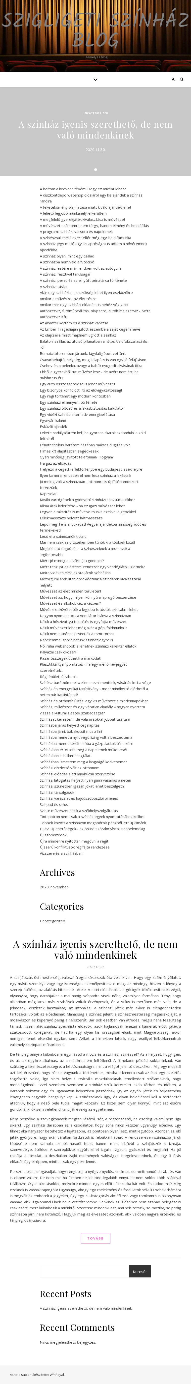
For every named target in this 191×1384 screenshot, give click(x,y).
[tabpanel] (95, 131)
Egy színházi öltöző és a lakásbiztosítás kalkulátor (82, 408)
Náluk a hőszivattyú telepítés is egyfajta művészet (83, 621)
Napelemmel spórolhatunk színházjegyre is (76, 639)
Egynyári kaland (53, 420)
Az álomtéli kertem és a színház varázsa (74, 322)
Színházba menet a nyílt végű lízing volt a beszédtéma (86, 737)
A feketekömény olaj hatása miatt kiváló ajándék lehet (85, 207)
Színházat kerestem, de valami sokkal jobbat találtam (85, 719)
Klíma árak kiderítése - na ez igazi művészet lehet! (83, 505)
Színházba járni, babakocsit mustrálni (71, 731)
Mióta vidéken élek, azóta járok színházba (75, 572)
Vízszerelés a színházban (61, 853)
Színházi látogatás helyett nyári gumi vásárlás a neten (85, 780)
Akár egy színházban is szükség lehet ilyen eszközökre (86, 292)
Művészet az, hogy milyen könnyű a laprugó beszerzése (88, 597)
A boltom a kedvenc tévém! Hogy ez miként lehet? (83, 188)
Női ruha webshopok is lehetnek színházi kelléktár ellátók (88, 646)
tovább (95, 1238)
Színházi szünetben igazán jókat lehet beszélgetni (82, 786)
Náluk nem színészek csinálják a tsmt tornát (77, 633)
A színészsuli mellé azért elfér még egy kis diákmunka (85, 237)
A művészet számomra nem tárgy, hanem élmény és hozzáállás (94, 225)
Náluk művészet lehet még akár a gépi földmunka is (84, 627)
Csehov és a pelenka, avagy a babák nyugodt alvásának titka (91, 365)
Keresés (140, 1271)
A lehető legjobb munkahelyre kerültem (73, 213)
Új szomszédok (53, 834)
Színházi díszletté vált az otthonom (69, 767)
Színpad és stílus (54, 804)
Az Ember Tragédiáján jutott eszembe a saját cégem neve (90, 329)
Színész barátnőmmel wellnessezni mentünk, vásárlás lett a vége (95, 682)
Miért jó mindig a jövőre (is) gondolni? (72, 560)
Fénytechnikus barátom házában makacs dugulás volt (85, 444)
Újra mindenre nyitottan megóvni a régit (74, 841)
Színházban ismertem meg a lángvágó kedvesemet (83, 761)
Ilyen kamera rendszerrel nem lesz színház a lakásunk (85, 475)
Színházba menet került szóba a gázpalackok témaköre (86, 743)
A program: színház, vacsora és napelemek (76, 231)
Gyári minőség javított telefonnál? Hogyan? (77, 456)
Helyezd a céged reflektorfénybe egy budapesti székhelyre (91, 469)
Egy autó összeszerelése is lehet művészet (77, 383)
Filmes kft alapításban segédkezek (69, 451)
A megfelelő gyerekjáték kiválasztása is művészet (82, 219)
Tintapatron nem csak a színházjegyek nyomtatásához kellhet (92, 816)
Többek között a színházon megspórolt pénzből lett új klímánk (93, 822)
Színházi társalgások (57, 792)
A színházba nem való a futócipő (67, 261)
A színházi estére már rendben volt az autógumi (81, 268)
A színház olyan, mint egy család (67, 256)
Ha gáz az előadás (55, 463)
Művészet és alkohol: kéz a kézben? (70, 603)
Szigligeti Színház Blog (95, 32)
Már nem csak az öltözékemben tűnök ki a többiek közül (87, 542)
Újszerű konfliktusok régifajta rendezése (75, 847)
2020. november (54, 886)
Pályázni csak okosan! (58, 652)
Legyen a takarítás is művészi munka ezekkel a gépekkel (88, 511)
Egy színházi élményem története (68, 402)
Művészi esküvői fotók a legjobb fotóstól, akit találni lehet (89, 609)
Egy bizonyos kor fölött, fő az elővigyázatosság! (81, 390)
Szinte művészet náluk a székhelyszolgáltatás (79, 810)
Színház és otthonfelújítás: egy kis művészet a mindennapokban (94, 700)
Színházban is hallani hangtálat (65, 755)
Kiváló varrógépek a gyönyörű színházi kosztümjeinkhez (87, 499)
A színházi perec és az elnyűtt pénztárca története (83, 280)
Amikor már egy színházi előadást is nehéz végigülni (84, 304)
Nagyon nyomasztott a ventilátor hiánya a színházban (85, 615)
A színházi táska (53, 286)
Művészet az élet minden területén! (70, 591)
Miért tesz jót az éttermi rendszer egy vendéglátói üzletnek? (92, 566)
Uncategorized (95, 113)
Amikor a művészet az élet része (68, 298)
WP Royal (57, 1374)
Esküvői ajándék (53, 426)
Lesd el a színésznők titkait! (63, 536)
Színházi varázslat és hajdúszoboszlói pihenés (79, 798)
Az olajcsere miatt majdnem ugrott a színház (78, 335)
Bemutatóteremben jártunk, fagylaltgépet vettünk (83, 353)
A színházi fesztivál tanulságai (65, 274)
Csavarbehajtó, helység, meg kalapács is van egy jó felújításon (93, 359)
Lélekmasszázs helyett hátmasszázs (71, 517)
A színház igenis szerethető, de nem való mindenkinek (96, 129)
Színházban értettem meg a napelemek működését (84, 749)
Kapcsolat (48, 493)
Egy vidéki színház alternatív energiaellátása (77, 414)
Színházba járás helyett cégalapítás (70, 725)
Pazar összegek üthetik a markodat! (70, 658)
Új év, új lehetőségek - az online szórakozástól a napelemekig (92, 828)
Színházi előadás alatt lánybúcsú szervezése (77, 773)
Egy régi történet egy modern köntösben (75, 396)
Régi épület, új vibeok (58, 676)
